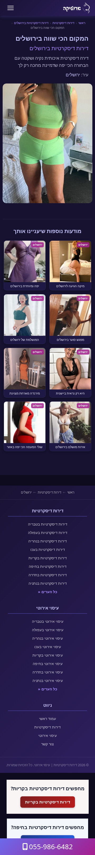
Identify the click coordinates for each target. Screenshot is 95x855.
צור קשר (47, 743)
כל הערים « (47, 591)
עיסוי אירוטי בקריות (47, 655)
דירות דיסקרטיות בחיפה (47, 566)
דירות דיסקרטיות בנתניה (47, 583)
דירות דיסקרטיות (63, 23)
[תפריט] (10, 8)
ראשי (81, 23)
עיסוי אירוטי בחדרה (47, 672)
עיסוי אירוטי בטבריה (47, 621)
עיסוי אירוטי (47, 735)
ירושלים (73, 75)
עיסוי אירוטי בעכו (47, 646)
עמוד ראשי (47, 718)
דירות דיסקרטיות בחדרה (47, 574)
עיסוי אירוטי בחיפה (48, 663)
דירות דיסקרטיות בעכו (47, 549)
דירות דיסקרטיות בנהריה (47, 540)
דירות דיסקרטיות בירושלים (31, 23)
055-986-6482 (51, 846)
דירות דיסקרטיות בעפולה (47, 532)
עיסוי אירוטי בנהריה (47, 638)
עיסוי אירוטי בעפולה (47, 629)
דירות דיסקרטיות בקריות (47, 557)
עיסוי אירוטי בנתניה (47, 680)
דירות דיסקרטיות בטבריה (47, 524)
